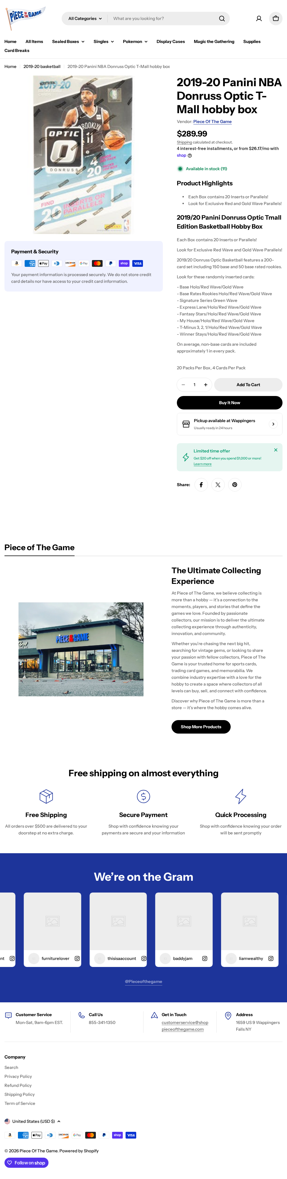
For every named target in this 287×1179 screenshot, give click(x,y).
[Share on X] (218, 484)
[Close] (275, 450)
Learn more (203, 464)
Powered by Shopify (79, 1150)
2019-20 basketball (42, 66)
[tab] (39, 549)
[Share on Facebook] (201, 484)
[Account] (259, 18)
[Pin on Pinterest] (235, 484)
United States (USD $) (33, 1121)
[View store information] (273, 424)
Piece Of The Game (212, 121)
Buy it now (229, 402)
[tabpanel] (143, 649)
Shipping (184, 142)
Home (10, 66)
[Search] (222, 18)
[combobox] (146, 18)
